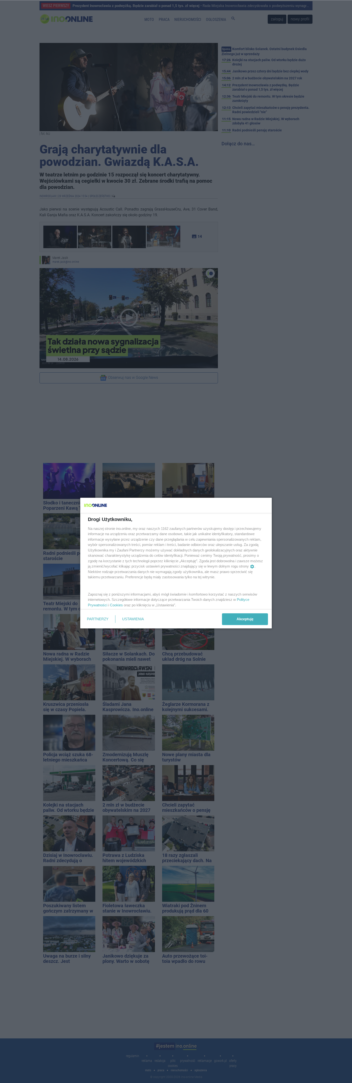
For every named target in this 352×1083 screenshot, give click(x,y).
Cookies (116, 605)
